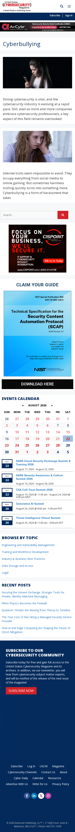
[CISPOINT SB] (37, 271)
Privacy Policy (60, 784)
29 (37, 418)
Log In (31, 766)
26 (37, 445)
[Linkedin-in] (34, 796)
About (63, 772)
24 (17, 445)
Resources (54, 778)
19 (37, 438)
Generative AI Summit (30, 503)
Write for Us (40, 784)
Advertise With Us (17, 784)
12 (37, 432)
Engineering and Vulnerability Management (28, 545)
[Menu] (70, 6)
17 (17, 438)
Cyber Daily (21, 778)
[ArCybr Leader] (37, 30)
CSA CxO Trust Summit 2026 (34, 489)
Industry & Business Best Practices (23, 559)
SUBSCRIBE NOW (21, 691)
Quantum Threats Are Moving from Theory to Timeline (36, 610)
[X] (41, 796)
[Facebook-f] (27, 796)
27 (17, 418)
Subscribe (55, 15)
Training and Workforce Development (25, 552)
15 (68, 432)
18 (27, 438)
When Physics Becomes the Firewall (24, 603)
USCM (44, 766)
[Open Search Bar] (62, 6)
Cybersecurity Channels (22, 772)
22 (68, 438)
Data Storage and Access (17, 566)
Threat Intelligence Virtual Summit (38, 517)
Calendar (37, 778)
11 (27, 432)
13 (47, 432)
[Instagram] (48, 796)
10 (17, 432)
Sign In (68, 15)
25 (27, 445)
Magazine (58, 766)
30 (47, 418)
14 (58, 432)
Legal (5, 572)
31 (58, 418)
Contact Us (48, 772)
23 (7, 445)
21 (58, 438)
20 (47, 438)
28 (27, 418)
